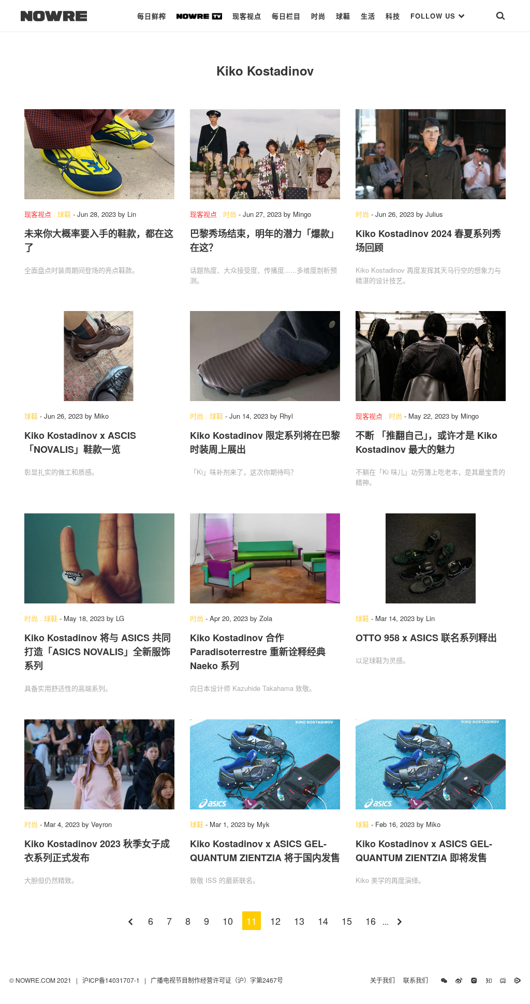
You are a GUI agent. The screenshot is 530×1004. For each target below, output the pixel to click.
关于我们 (382, 980)
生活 (368, 16)
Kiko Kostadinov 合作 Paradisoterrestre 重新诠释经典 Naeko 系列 (258, 651)
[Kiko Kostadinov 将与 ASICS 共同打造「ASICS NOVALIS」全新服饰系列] (99, 558)
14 (323, 920)
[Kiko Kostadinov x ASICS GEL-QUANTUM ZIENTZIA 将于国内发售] (265, 764)
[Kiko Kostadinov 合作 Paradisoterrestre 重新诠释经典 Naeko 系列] (265, 558)
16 (370, 920)
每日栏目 (286, 16)
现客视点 (246, 16)
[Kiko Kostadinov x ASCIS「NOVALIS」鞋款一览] (99, 356)
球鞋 (343, 16)
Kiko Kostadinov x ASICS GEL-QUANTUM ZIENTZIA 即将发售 (424, 850)
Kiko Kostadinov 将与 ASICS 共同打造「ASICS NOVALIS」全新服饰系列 (97, 651)
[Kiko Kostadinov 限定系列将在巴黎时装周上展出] (265, 356)
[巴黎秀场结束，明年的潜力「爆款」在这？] (265, 154)
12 (275, 920)
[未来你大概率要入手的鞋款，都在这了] (99, 154)
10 (228, 920)
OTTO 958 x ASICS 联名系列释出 (426, 637)
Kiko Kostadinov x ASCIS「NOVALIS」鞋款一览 (80, 442)
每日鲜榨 (151, 16)
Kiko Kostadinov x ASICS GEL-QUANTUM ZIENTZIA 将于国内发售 (265, 850)
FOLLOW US (434, 16)
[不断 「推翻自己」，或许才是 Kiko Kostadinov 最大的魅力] (431, 356)
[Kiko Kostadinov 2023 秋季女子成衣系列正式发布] (99, 764)
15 (347, 920)
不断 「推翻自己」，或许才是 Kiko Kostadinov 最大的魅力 (426, 442)
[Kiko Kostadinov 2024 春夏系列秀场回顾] (431, 154)
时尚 (318, 16)
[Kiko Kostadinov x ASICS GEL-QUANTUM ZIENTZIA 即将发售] (431, 764)
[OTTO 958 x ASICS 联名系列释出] (431, 558)
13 (299, 920)
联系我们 (418, 980)
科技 (393, 16)
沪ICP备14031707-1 (111, 980)
